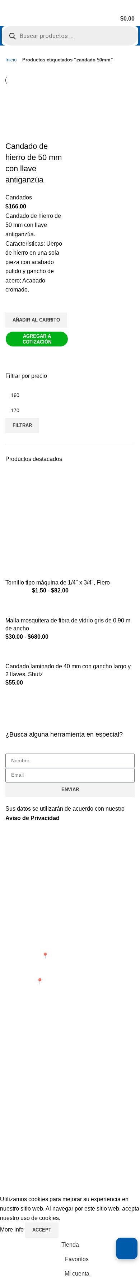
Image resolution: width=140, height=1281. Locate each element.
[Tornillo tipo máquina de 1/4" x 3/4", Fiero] (70, 524)
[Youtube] (53, 1130)
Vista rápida (14, 356)
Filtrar (22, 425)
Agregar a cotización (37, 339)
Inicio (11, 59)
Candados (18, 197)
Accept (41, 1230)
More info (12, 1229)
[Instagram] (34, 1130)
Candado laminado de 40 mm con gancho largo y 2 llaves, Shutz (68, 670)
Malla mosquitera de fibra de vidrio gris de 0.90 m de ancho (67, 624)
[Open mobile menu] (8, 19)
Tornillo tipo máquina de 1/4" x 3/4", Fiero (57, 582)
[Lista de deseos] (14, 303)
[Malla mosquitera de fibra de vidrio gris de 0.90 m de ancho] (70, 608)
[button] (36, 320)
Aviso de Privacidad (32, 818)
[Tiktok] (72, 1130)
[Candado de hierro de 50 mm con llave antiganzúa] (36, 99)
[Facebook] (14, 1130)
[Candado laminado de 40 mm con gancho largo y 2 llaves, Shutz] (70, 654)
